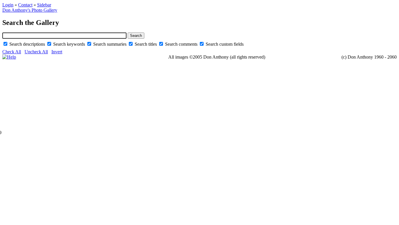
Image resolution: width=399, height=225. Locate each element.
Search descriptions (27, 44)
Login (7, 4)
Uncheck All (36, 51)
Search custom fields (225, 44)
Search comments (182, 44)
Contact (25, 4)
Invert (56, 51)
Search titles (146, 44)
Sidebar (44, 4)
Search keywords (69, 44)
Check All (11, 51)
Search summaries (110, 44)
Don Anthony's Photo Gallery (29, 10)
